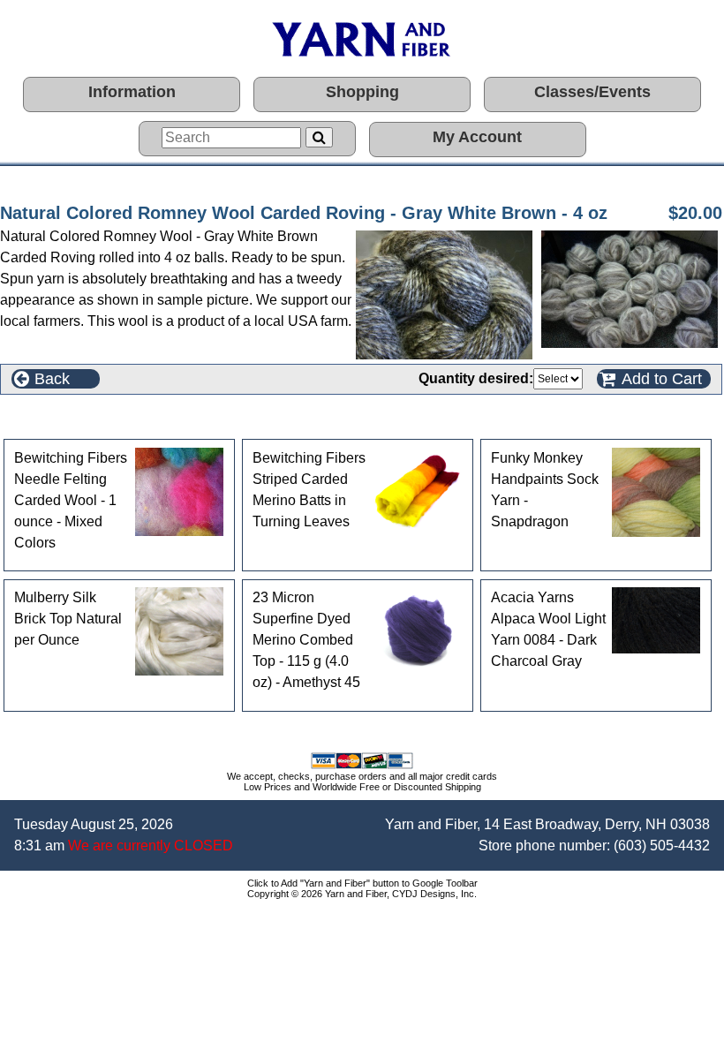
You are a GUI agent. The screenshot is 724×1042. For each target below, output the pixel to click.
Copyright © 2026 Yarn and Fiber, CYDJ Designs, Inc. (362, 893)
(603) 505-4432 (662, 845)
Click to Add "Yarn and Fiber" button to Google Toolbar (362, 883)
